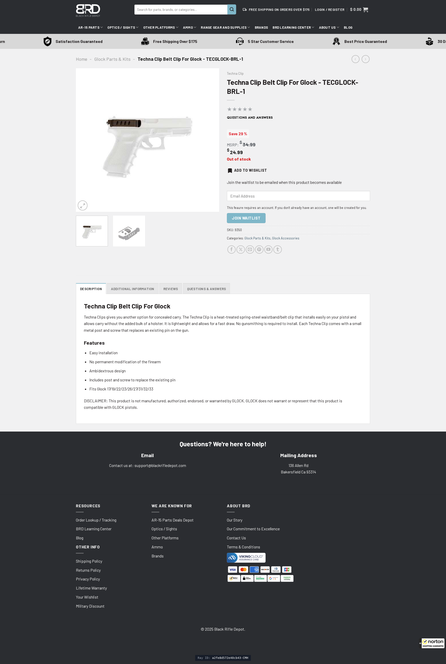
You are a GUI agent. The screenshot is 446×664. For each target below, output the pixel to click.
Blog (348, 27)
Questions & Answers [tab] (206, 289)
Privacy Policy (88, 578)
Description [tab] (91, 289)
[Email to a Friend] (250, 249)
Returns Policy (88, 570)
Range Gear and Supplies (223, 27)
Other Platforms (159, 27)
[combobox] (180, 9)
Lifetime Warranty (91, 587)
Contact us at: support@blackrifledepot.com (147, 465)
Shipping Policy (89, 561)
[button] (432, 643)
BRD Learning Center (292, 27)
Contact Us (236, 537)
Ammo (188, 27)
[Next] (209, 140)
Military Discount (90, 605)
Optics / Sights (121, 27)
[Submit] (231, 9)
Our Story (234, 519)
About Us (327, 27)
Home (81, 59)
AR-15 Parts (88, 27)
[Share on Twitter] (240, 249)
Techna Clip (235, 73)
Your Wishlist (87, 596)
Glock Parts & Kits (112, 59)
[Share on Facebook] (231, 249)
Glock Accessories (285, 238)
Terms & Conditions (243, 546)
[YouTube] (268, 249)
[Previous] (85, 140)
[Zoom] (82, 205)
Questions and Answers (250, 117)
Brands (261, 27)
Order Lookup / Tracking (96, 519)
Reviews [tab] (170, 289)
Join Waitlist (246, 218)
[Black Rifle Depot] (103, 10)
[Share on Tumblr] (277, 249)
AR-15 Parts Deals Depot (173, 519)
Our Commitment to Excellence (253, 528)
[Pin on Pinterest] (259, 249)
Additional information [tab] (132, 289)
